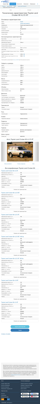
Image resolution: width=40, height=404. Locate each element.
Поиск (11, 9)
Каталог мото (19, 4)
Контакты (3, 393)
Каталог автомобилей (5, 385)
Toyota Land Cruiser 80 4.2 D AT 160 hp (12, 258)
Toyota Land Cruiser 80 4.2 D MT (10, 193)
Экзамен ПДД (5, 4)
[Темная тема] (5, 399)
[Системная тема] (8, 399)
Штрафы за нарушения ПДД (26, 385)
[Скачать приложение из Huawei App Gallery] (34, 396)
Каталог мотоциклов (5, 387)
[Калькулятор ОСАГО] (23, 56)
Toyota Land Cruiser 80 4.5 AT (9, 302)
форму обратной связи (15, 374)
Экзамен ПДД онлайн (5, 383)
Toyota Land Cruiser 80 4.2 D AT (10, 214)
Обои (33, 163)
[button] (4, 151)
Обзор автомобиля (8, 163)
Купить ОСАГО (23, 388)
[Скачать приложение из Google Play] (25, 396)
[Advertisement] (20, 348)
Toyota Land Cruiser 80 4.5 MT (9, 280)
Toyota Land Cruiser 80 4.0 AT (9, 171)
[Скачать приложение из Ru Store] (34, 394)
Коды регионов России (25, 387)
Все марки (29, 9)
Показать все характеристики (20, 189)
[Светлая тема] (2, 399)
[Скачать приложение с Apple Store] (25, 394)
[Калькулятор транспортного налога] (23, 54)
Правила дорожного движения (27, 383)
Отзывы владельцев (21, 163)
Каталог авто (12, 4)
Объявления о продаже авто (6, 388)
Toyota (15, 6)
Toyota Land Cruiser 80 (22, 6)
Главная (3, 6)
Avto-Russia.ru (9, 402)
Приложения (3, 395)
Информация (32, 4)
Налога (14, 59)
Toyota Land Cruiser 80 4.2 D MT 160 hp (12, 236)
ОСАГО (17, 59)
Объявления (26, 4)
